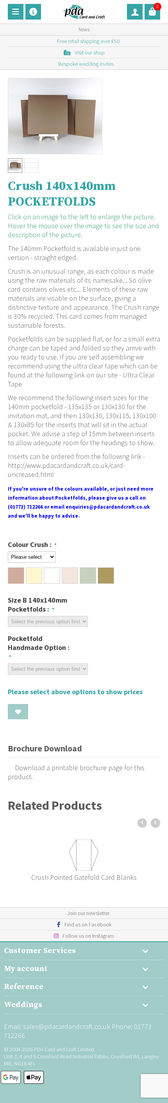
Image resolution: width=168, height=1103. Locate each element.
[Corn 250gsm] (52, 575)
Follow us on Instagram (88, 935)
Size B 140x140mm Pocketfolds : (37, 605)
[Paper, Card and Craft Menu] (15, 12)
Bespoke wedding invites (86, 63)
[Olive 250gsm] (106, 575)
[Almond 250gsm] (16, 575)
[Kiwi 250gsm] (88, 575)
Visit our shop (90, 52)
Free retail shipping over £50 (88, 41)
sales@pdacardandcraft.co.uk (66, 1026)
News (84, 29)
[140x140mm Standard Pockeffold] (55, 116)
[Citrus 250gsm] (34, 575)
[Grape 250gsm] (70, 575)
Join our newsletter (88, 913)
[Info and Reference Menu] (33, 12)
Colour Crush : (30, 544)
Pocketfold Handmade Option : (39, 643)
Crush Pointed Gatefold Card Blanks (84, 877)
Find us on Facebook (87, 924)
